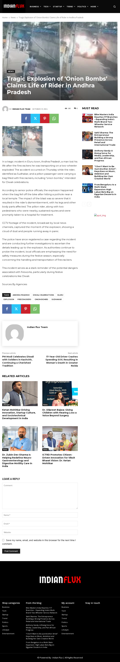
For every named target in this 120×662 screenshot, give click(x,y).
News (13, 17)
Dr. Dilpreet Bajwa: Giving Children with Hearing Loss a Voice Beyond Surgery (59, 412)
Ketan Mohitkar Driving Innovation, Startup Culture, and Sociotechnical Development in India (19, 414)
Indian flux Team (21, 109)
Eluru (60, 295)
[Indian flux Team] (5, 109)
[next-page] (89, 204)
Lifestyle (6, 405)
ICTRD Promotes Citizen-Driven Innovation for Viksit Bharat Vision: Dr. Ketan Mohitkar (58, 459)
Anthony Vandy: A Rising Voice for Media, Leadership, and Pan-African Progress (104, 156)
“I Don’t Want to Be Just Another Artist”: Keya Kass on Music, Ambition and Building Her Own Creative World (105, 172)
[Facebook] (26, 118)
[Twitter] (35, 118)
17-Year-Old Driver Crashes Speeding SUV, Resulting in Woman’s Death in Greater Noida (61, 361)
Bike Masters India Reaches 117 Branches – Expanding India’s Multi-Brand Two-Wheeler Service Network (106, 120)
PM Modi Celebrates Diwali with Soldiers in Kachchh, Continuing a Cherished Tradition (18, 361)
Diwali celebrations (43, 295)
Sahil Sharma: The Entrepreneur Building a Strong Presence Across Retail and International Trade (104, 138)
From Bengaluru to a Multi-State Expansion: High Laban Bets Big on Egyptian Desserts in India (105, 190)
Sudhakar (57, 299)
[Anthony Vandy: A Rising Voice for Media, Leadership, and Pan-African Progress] (87, 154)
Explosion (9, 299)
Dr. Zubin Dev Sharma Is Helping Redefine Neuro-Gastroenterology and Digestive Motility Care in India (17, 460)
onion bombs (41, 299)
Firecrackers (24, 299)
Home (5, 17)
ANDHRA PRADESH (21, 295)
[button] (114, 6)
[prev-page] (84, 204)
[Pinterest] (44, 118)
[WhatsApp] (54, 118)
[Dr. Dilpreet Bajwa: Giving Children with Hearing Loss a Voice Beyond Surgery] (60, 393)
